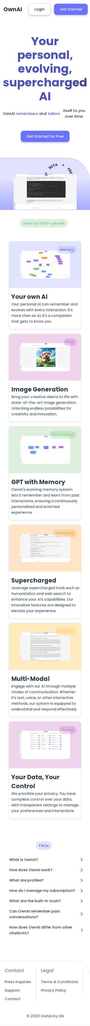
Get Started (71, 9)
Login (40, 9)
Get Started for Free (45, 136)
